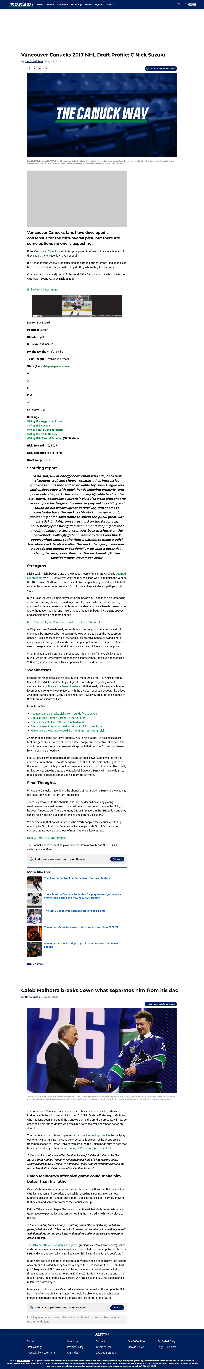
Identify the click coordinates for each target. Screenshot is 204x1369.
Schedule (62, 4)
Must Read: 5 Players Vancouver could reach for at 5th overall (63, 622)
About (30, 1341)
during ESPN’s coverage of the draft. (90, 1148)
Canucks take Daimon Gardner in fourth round (58, 717)
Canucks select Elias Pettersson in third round (58, 722)
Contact (100, 1341)
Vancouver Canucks (46, 251)
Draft (40, 963)
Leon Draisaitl (50, 686)
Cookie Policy (136, 1347)
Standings (76, 4)
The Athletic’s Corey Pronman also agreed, (52, 1245)
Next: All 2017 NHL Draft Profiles (46, 837)
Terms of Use (104, 1347)
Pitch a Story (34, 1347)
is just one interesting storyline (91, 1135)
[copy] (45, 68)
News (40, 4)
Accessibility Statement (41, 1352)
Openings (72, 1341)
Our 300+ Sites (136, 1341)
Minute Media (23, 1360)
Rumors (50, 4)
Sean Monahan (71, 686)
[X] (179, 4)
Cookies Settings (106, 1352)
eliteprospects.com (55, 366)
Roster (88, 4)
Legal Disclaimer (167, 1347)
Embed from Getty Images (43, 289)
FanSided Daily (166, 1341)
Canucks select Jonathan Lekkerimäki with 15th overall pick (66, 726)
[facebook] (185, 4)
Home (30, 963)
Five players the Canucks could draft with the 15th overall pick (67, 730)
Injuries (99, 4)
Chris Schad (32, 997)
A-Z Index (73, 1352)
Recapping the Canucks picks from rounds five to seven (64, 713)
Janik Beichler (34, 61)
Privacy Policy (75, 1347)
